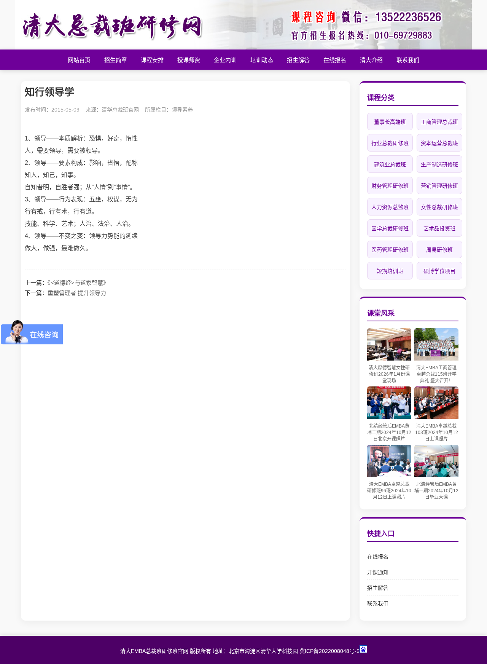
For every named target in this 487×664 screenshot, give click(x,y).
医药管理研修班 (390, 250)
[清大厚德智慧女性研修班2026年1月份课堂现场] (389, 358)
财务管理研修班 (390, 186)
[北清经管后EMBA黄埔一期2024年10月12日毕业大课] (436, 475)
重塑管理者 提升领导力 (77, 293)
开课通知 (377, 572)
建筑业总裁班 (390, 164)
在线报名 (377, 557)
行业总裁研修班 (390, 143)
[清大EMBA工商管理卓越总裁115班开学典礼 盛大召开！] (436, 358)
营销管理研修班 (439, 186)
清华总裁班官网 (120, 110)
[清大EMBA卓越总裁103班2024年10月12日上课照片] (436, 416)
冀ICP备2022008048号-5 (329, 651)
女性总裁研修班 (439, 207)
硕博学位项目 (439, 271)
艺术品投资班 (439, 228)
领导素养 (182, 110)
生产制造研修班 (439, 164)
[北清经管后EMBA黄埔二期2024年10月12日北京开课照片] (389, 416)
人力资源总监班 (390, 207)
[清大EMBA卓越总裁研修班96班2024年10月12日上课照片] (389, 475)
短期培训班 (390, 271)
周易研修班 (439, 250)
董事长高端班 (390, 122)
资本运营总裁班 (439, 143)
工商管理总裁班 (439, 122)
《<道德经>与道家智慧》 (78, 282)
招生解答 (377, 588)
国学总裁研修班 (390, 228)
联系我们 (377, 603)
